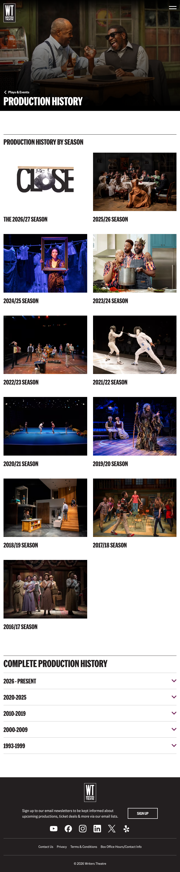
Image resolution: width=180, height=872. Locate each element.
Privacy (62, 847)
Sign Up (143, 813)
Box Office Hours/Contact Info (121, 847)
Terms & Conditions (83, 847)
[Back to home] (9, 13)
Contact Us (45, 847)
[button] (172, 7)
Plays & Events (18, 92)
